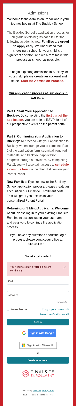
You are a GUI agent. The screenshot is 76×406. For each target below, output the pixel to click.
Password (12, 294)
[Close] (64, 267)
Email (10, 280)
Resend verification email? (54, 314)
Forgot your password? (55, 309)
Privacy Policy (48, 390)
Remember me (19, 309)
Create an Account (38, 360)
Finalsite (37, 390)
